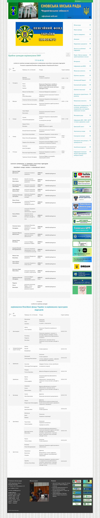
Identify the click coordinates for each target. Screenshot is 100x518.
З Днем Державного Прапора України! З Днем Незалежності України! (60, 495)
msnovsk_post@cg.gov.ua (14, 490)
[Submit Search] (76, 1)
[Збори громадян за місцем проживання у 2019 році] (39, 492)
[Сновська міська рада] (50, 10)
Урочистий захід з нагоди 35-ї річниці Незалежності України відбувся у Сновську (61, 485)
